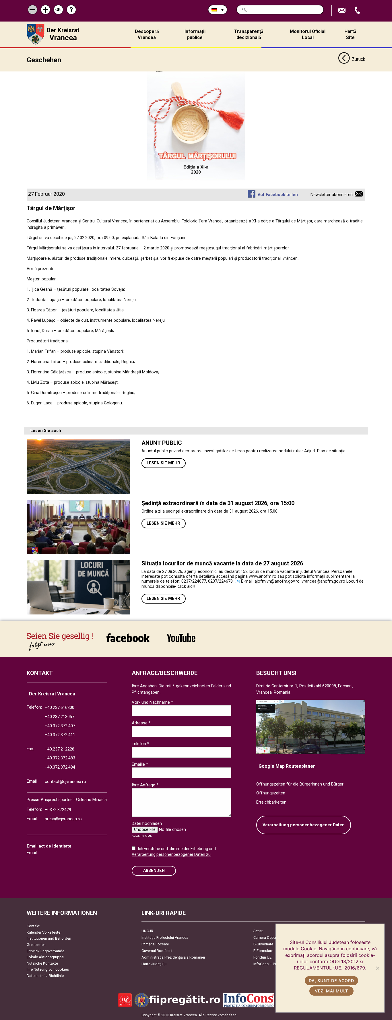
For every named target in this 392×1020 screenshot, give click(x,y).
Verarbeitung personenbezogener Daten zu (171, 854)
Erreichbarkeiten (271, 802)
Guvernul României (156, 951)
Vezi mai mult (331, 990)
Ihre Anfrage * (145, 785)
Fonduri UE (262, 957)
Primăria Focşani (155, 944)
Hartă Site (350, 34)
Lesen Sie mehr (163, 463)
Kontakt (33, 926)
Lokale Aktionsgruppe (45, 957)
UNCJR (147, 931)
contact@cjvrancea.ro (65, 781)
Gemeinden (36, 945)
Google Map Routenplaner (287, 766)
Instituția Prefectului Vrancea (164, 937)
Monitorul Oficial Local (307, 34)
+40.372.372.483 (60, 758)
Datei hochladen (147, 823)
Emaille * (140, 764)
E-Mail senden (342, 10)
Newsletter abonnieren (332, 194)
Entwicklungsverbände (45, 951)
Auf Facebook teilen (278, 194)
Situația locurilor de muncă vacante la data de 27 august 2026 (222, 563)
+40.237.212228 (59, 749)
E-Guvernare (263, 944)
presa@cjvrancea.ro (63, 819)
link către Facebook (128, 641)
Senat (258, 931)
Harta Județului (153, 964)
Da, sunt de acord (331, 980)
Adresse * (141, 723)
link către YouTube (181, 641)
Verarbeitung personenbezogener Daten (304, 825)
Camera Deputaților (269, 937)
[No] (377, 968)
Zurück (358, 59)
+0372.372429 (58, 809)
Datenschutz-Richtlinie (45, 976)
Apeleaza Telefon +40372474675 (358, 10)
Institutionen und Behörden (49, 938)
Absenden (154, 870)
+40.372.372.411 (60, 734)
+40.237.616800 (59, 707)
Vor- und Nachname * (152, 702)
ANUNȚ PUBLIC (161, 442)
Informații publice (195, 34)
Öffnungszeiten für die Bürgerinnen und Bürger (300, 784)
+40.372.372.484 (60, 767)
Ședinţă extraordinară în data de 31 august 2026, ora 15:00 (217, 503)
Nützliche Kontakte (42, 963)
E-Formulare (263, 951)
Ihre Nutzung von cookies (48, 969)
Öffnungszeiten (270, 793)
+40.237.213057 (59, 716)
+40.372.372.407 (60, 726)
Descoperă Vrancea (147, 34)
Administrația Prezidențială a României (173, 957)
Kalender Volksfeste (43, 932)
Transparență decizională (248, 34)
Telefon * (140, 743)
